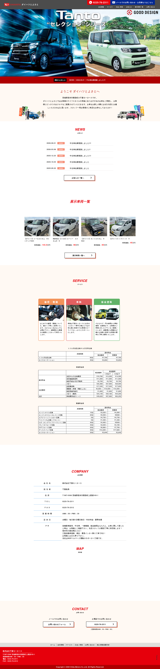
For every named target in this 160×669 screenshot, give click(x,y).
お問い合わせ (151, 7)
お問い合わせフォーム (57, 624)
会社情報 (101, 7)
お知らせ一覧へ (78, 178)
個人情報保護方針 (103, 645)
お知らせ (129, 7)
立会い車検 (119, 7)
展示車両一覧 (139, 7)
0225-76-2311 (101, 2)
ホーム (52, 645)
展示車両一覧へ (78, 255)
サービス (110, 7)
